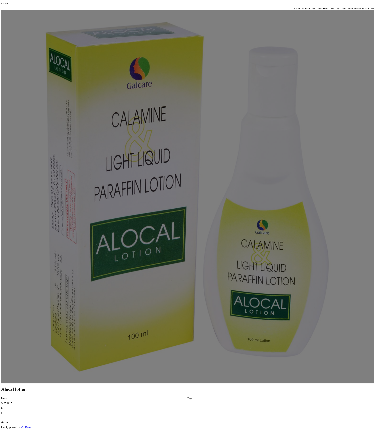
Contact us (314, 8)
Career (306, 8)
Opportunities (352, 8)
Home (322, 8)
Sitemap (370, 8)
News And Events (337, 8)
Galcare (4, 3)
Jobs (327, 8)
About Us (298, 8)
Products (362, 8)
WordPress (26, 427)
